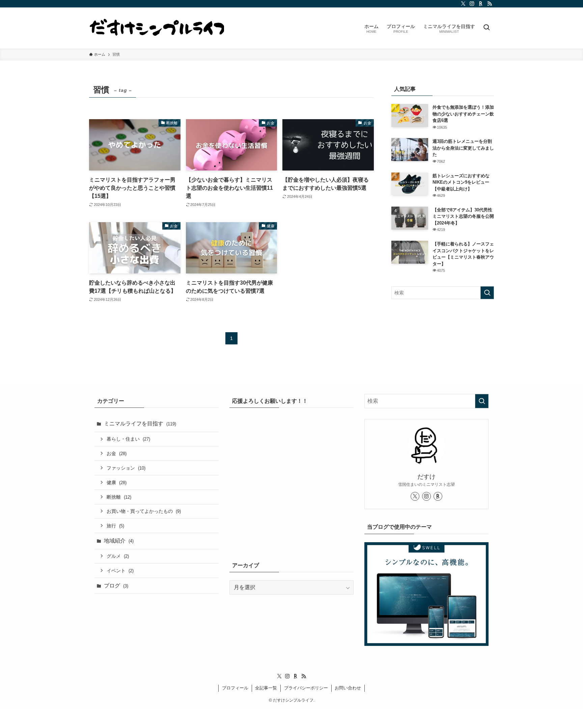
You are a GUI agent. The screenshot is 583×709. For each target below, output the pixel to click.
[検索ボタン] (486, 28)
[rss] (489, 3)
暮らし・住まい (128, 439)
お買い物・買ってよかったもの (144, 511)
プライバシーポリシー (306, 687)
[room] (480, 3)
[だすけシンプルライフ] (156, 28)
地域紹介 (119, 541)
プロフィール (235, 687)
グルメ (118, 556)
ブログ (116, 585)
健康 (117, 482)
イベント (120, 570)
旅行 (115, 525)
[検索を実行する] (487, 292)
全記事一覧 (266, 687)
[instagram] (472, 3)
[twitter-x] (463, 3)
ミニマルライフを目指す (140, 423)
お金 (117, 453)
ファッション (126, 468)
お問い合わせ (348, 687)
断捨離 (119, 497)
